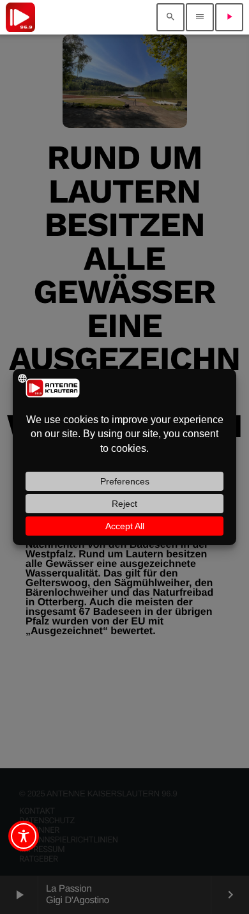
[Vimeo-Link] (20, 17)
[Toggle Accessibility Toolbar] (24, 836)
